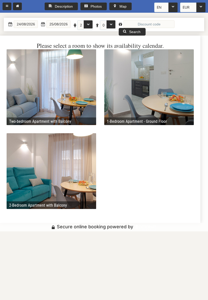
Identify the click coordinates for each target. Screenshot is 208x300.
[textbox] (26, 24)
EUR (186, 7)
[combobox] (166, 7)
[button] (7, 6)
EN (159, 7)
